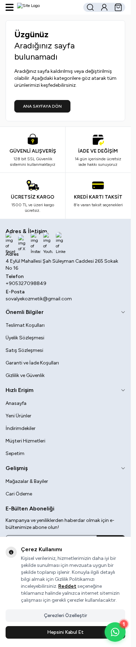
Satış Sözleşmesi (24, 350)
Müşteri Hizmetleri (25, 441)
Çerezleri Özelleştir (65, 615)
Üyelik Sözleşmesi (25, 338)
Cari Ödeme (19, 494)
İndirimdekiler (21, 428)
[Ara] (90, 7)
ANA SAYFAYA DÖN (42, 106)
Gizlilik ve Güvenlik (25, 375)
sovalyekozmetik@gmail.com (39, 299)
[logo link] (47, 7)
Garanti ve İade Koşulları (32, 363)
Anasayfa (16, 403)
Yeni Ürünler (18, 416)
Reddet (67, 586)
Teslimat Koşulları (25, 325)
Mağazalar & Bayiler (27, 481)
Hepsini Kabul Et (65, 632)
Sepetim (15, 453)
